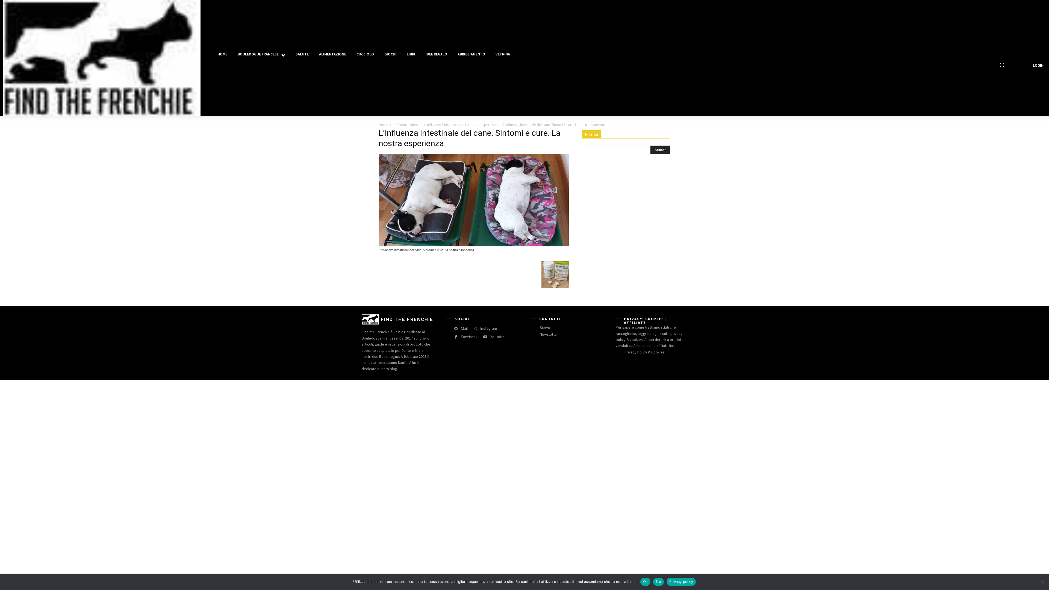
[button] (1002, 65)
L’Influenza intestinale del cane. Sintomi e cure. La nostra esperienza (445, 124)
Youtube (497, 337)
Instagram (488, 328)
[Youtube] (485, 337)
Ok (645, 581)
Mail (464, 328)
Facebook (469, 337)
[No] (1042, 582)
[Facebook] (455, 337)
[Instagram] (475, 328)
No (658, 581)
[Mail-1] (455, 328)
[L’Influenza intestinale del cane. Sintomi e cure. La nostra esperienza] (474, 245)
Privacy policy (681, 581)
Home (383, 124)
